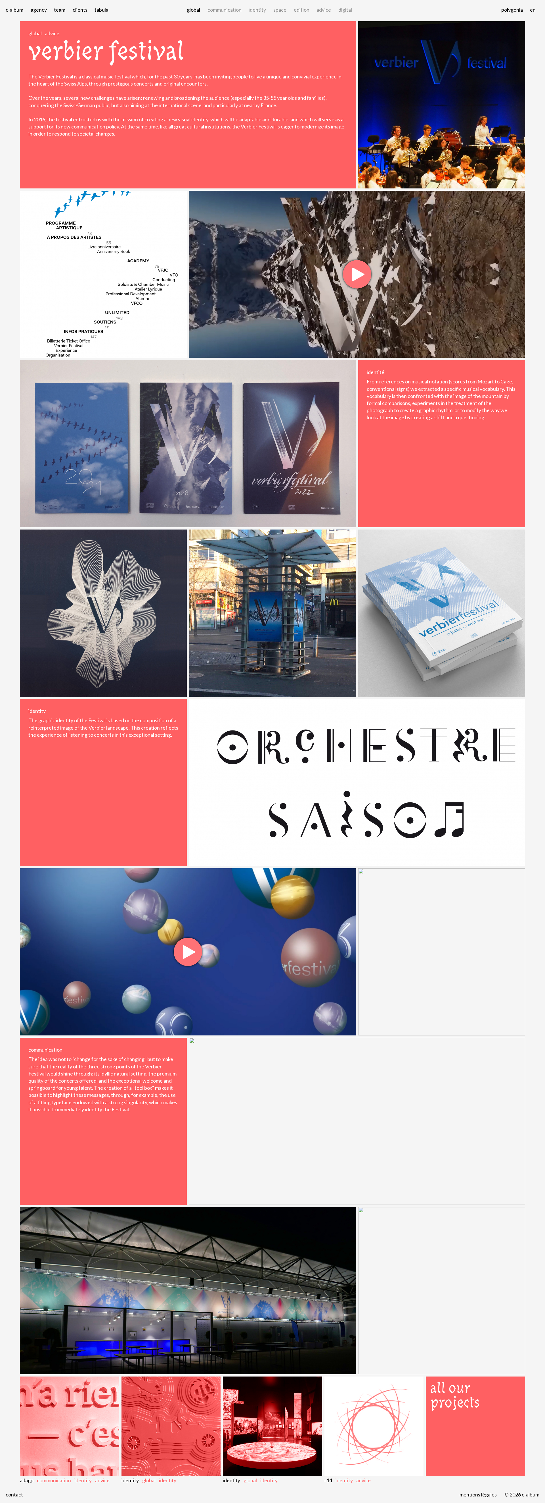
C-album (14, 10)
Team (59, 10)
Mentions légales (478, 1494)
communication (224, 10)
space (279, 10)
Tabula (101, 10)
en (533, 10)
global (193, 10)
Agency (39, 10)
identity (257, 10)
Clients (80, 10)
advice (323, 10)
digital (345, 10)
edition (301, 10)
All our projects (455, 1395)
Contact (14, 1494)
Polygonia (512, 10)
